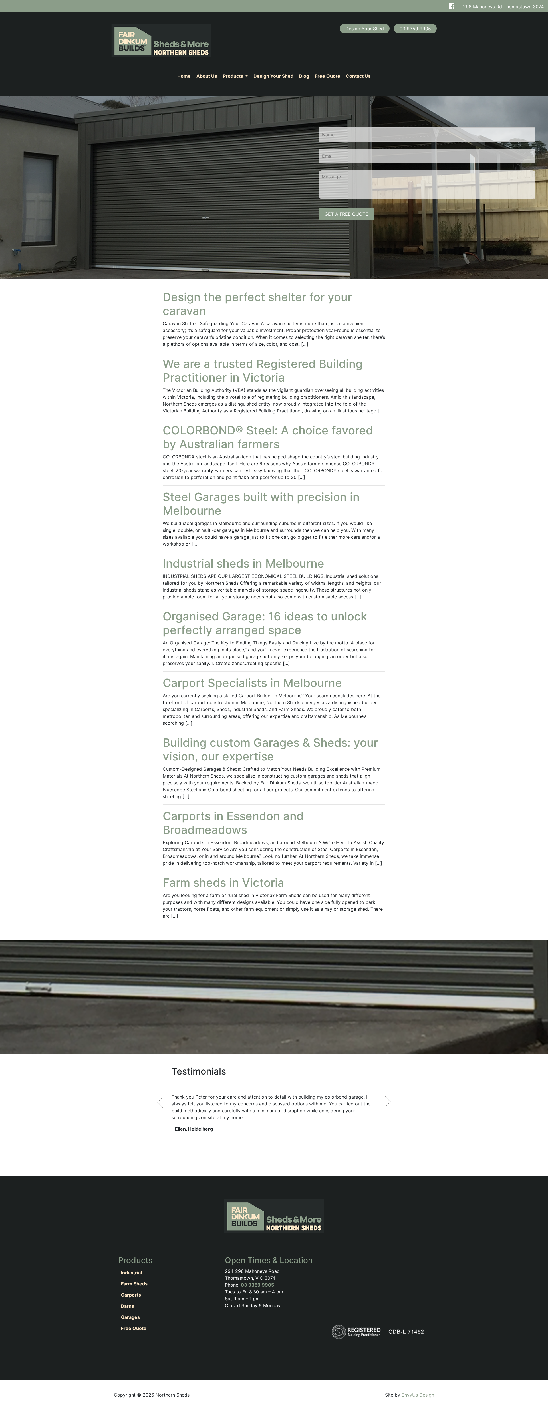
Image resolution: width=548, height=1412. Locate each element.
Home (184, 76)
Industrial (131, 1272)
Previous (160, 1102)
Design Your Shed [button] (364, 28)
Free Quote (327, 76)
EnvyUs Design (418, 1395)
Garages (130, 1317)
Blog (304, 76)
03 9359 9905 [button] (415, 28)
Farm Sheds (134, 1284)
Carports (131, 1295)
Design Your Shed (273, 76)
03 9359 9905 (257, 1285)
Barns (127, 1306)
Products (233, 76)
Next (388, 1102)
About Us (206, 76)
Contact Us (358, 76)
